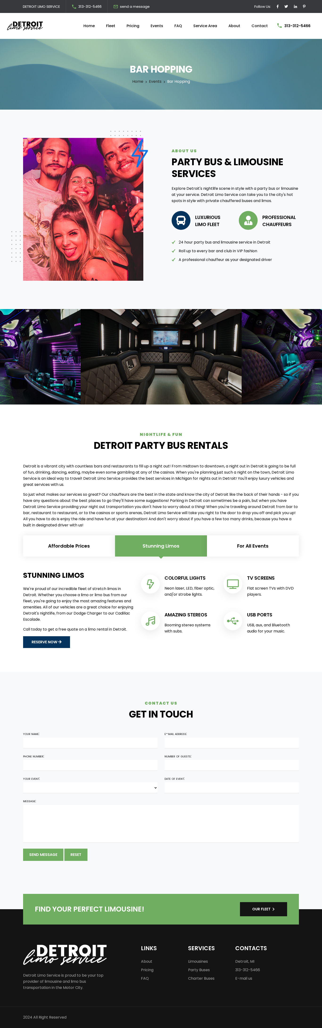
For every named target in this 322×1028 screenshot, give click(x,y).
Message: (29, 801)
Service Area (205, 26)
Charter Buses (201, 978)
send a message (135, 6)
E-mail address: (176, 734)
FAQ (178, 26)
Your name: (31, 734)
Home (89, 26)
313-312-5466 (90, 6)
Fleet (110, 26)
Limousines (198, 961)
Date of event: (175, 778)
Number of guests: (178, 756)
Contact (260, 26)
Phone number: (33, 756)
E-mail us (243, 978)
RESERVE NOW (45, 642)
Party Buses (199, 970)
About (234, 26)
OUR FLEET (261, 909)
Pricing (133, 26)
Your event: (31, 778)
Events (157, 26)
